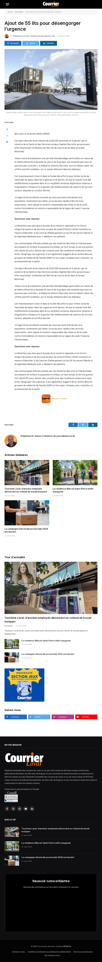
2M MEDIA (67, 946)
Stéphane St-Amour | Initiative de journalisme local (34, 36)
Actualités (19, 12)
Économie (9, 626)
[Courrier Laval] (51, 4)
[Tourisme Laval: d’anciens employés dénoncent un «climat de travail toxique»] (27, 472)
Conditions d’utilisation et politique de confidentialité (49, 952)
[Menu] (7, 4)
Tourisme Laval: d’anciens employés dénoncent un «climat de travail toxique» (26, 490)
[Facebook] (7, 129)
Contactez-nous (18, 952)
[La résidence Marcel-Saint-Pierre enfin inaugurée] (75, 472)
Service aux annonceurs (83, 952)
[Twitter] (7, 135)
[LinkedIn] (7, 141)
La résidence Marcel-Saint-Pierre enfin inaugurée (73, 490)
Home (10, 12)
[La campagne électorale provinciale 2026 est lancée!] (27, 513)
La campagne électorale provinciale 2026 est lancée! (26, 530)
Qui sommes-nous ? (52, 955)
